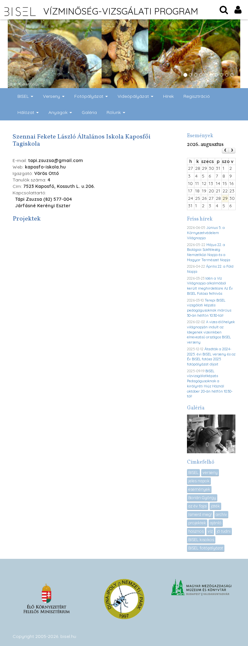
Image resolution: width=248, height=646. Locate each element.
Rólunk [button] (114, 112)
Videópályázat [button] (134, 96)
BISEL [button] (23, 96)
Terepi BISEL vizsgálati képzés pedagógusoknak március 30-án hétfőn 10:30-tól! (209, 308)
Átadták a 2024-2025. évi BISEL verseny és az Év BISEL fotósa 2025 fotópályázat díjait (211, 356)
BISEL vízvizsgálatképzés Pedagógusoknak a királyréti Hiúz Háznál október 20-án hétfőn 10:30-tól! (209, 384)
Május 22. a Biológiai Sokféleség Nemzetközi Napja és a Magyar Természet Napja (208, 252)
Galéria (89, 112)
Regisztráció (196, 96)
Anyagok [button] (58, 112)
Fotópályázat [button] (89, 96)
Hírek (168, 96)
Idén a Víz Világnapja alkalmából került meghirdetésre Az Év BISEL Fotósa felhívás (210, 286)
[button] (188, 434)
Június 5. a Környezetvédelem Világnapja (206, 232)
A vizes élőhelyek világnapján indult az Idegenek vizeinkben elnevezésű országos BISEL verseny (211, 332)
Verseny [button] (52, 96)
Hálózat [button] (26, 112)
